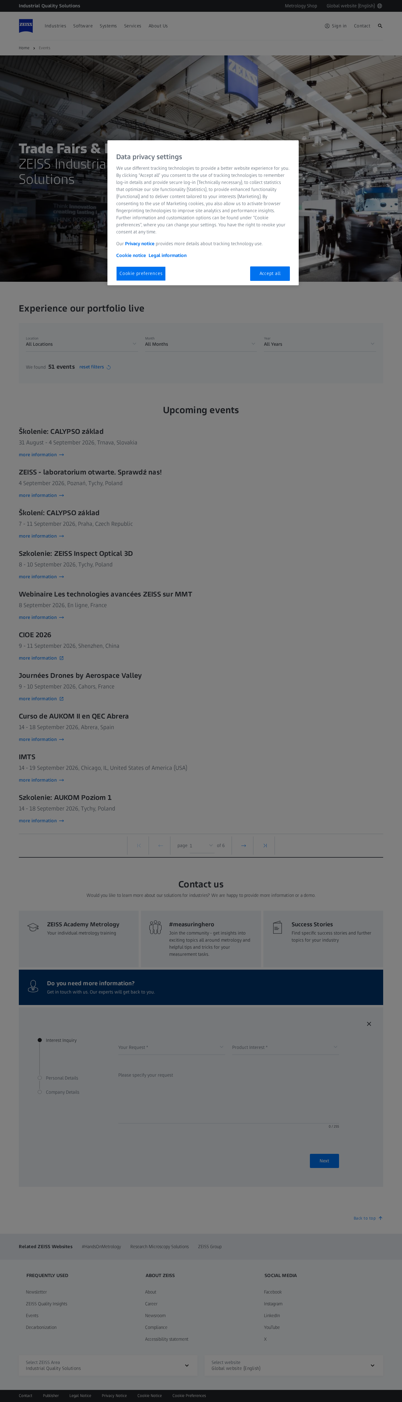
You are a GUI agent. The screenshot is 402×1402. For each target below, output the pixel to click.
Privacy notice (140, 243)
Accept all (270, 273)
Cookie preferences (140, 273)
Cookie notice (131, 255)
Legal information (168, 255)
